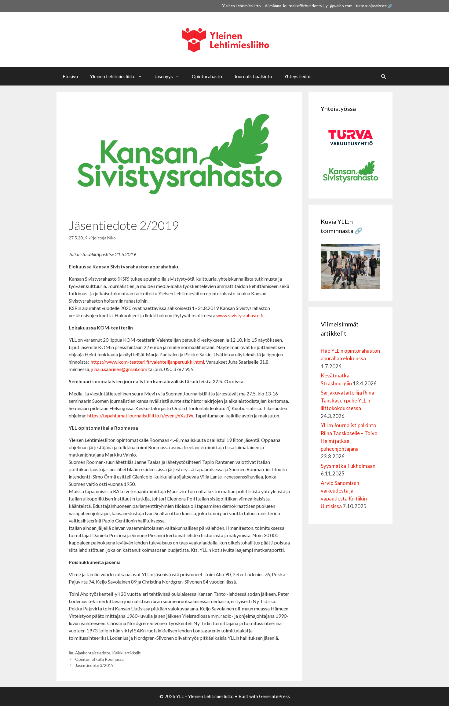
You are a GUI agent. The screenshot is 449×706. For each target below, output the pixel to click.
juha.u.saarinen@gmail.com (119, 369)
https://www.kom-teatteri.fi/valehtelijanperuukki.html (147, 362)
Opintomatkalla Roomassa (99, 659)
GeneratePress (274, 696)
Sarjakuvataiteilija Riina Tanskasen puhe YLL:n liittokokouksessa (347, 400)
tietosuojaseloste (371, 5)
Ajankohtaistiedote (92, 652)
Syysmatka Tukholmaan (348, 466)
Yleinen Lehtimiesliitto (113, 76)
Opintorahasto (207, 76)
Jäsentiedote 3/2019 (94, 665)
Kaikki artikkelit (126, 652)
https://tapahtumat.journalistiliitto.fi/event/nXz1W (140, 415)
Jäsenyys (164, 76)
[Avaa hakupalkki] (383, 76)
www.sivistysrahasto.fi (240, 315)
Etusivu (70, 76)
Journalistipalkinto (253, 76)
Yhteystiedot (297, 76)
